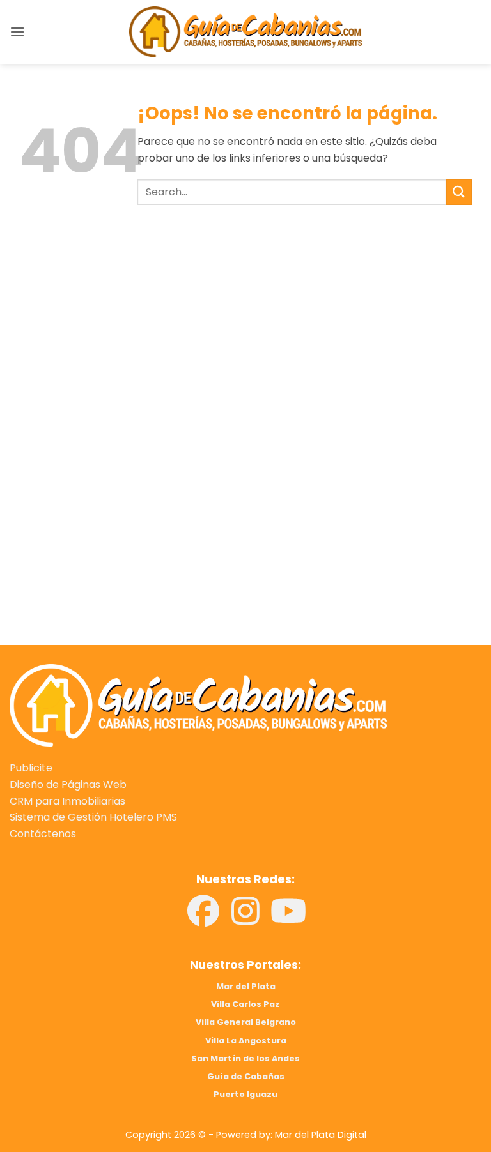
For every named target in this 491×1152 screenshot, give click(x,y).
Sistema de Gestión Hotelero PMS (93, 817)
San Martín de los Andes (245, 1058)
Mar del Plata (246, 986)
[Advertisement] (245, 346)
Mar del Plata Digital (320, 1134)
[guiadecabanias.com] (198, 704)
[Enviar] (459, 191)
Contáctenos (43, 833)
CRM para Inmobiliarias (67, 801)
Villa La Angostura (245, 1040)
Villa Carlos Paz (245, 1004)
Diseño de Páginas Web (68, 784)
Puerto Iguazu (245, 1094)
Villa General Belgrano (246, 1022)
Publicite (31, 768)
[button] (17, 31)
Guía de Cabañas (245, 1076)
